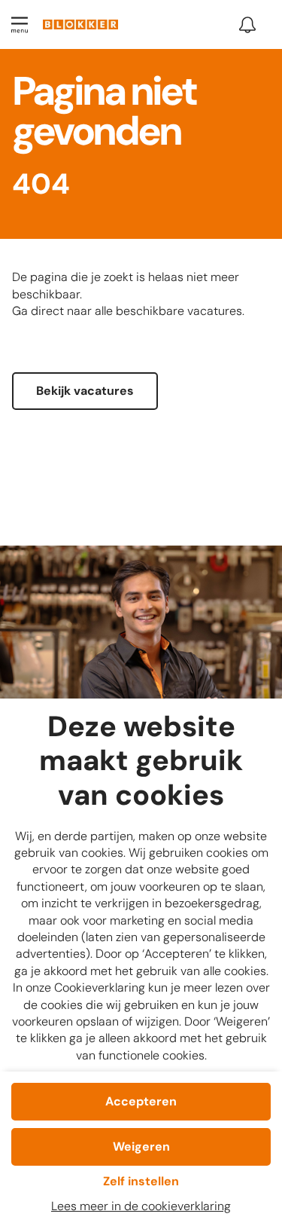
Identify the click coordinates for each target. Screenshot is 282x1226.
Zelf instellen (141, 1181)
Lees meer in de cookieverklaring (141, 1206)
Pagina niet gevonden (104, 114)
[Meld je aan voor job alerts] (247, 25)
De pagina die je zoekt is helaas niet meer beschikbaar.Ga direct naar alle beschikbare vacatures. (128, 294)
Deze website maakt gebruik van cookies (141, 762)
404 (41, 185)
